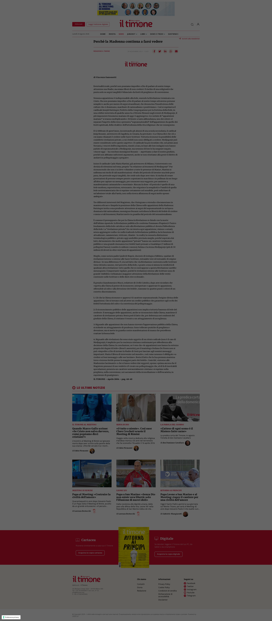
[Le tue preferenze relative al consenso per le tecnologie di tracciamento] (11, 617)
